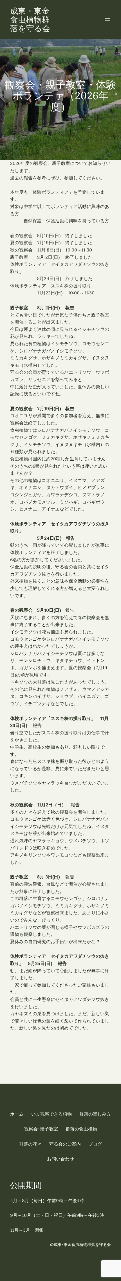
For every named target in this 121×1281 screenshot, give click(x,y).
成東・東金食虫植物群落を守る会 (30, 19)
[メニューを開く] (107, 19)
